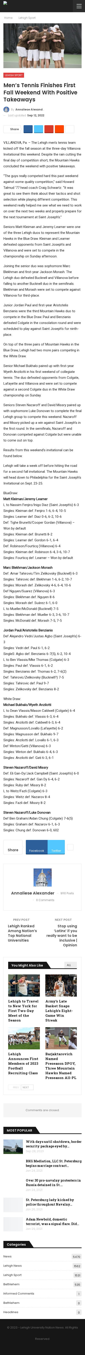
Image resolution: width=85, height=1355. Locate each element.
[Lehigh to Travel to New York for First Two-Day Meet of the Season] (24, 985)
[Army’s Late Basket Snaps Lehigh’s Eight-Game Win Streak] (61, 985)
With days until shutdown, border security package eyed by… (54, 1143)
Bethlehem (11, 1284)
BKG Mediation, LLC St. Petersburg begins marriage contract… (54, 1163)
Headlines (10, 1312)
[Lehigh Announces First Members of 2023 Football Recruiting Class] (24, 1038)
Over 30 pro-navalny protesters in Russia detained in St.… (53, 1182)
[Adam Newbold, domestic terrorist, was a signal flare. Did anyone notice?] (13, 1224)
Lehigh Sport (13, 75)
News (7, 1256)
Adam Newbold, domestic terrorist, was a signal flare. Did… (52, 1221)
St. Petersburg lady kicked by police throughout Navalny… (50, 1202)
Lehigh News (12, 1266)
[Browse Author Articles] (42, 877)
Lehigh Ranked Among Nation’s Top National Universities (22, 933)
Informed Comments (18, 1293)
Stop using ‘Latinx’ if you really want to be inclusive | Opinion (61, 935)
